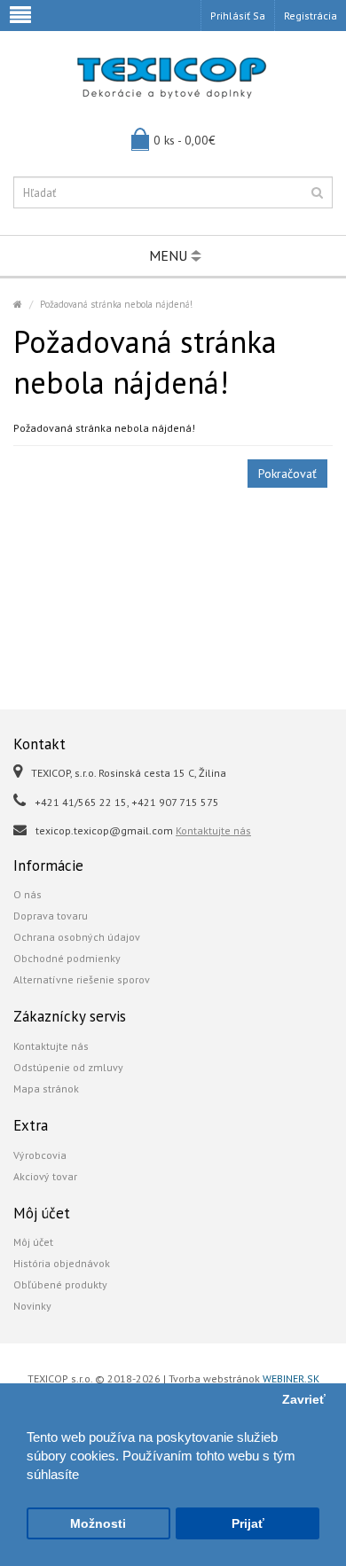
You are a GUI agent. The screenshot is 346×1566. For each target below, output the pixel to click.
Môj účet (33, 1242)
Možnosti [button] (98, 1524)
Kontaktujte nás (213, 830)
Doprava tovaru (50, 915)
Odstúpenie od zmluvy (68, 1067)
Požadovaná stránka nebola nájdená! (116, 304)
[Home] (17, 304)
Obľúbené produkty (60, 1284)
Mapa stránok (46, 1088)
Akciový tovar (45, 1176)
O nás (27, 894)
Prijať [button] (248, 1524)
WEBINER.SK (291, 1378)
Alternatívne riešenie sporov (81, 979)
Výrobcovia (40, 1155)
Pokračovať (287, 474)
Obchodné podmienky (67, 958)
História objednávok (61, 1263)
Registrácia (310, 15)
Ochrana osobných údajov (76, 937)
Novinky (32, 1305)
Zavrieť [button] (304, 1399)
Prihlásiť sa (237, 15)
